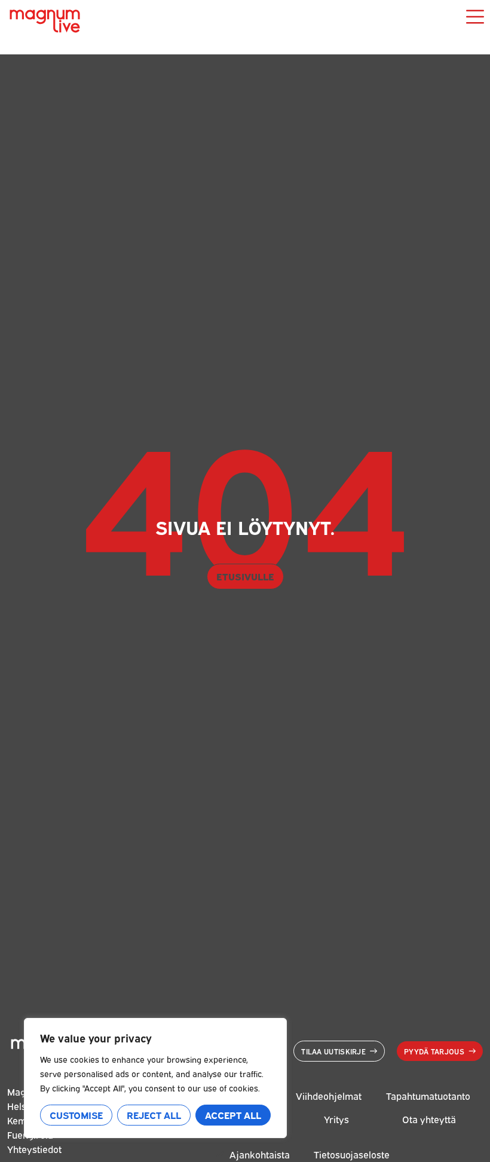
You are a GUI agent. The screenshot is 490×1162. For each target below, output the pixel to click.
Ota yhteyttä (429, 1119)
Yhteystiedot (34, 1148)
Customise (76, 1114)
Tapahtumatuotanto (428, 1095)
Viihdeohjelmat (329, 1095)
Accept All (233, 1114)
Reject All (154, 1114)
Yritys (336, 1119)
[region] (155, 1078)
